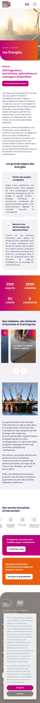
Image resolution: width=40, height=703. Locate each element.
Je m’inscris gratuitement (19, 576)
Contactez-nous (16, 549)
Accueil (5, 48)
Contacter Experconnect (15, 83)
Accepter (20, 688)
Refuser (20, 694)
